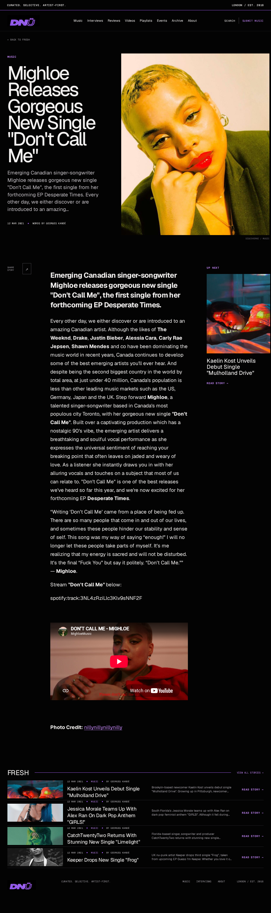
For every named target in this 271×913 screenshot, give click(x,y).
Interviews (95, 21)
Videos (130, 21)
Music (78, 21)
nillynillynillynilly (103, 727)
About (192, 21)
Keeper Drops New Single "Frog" (103, 860)
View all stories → (250, 772)
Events (162, 21)
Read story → (217, 383)
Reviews (114, 21)
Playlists (146, 21)
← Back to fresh (18, 39)
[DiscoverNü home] (23, 20)
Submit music (253, 21)
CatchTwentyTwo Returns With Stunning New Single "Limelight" (103, 838)
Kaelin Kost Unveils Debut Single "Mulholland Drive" (103, 792)
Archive (177, 21)
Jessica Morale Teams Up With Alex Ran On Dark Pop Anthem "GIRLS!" (101, 815)
